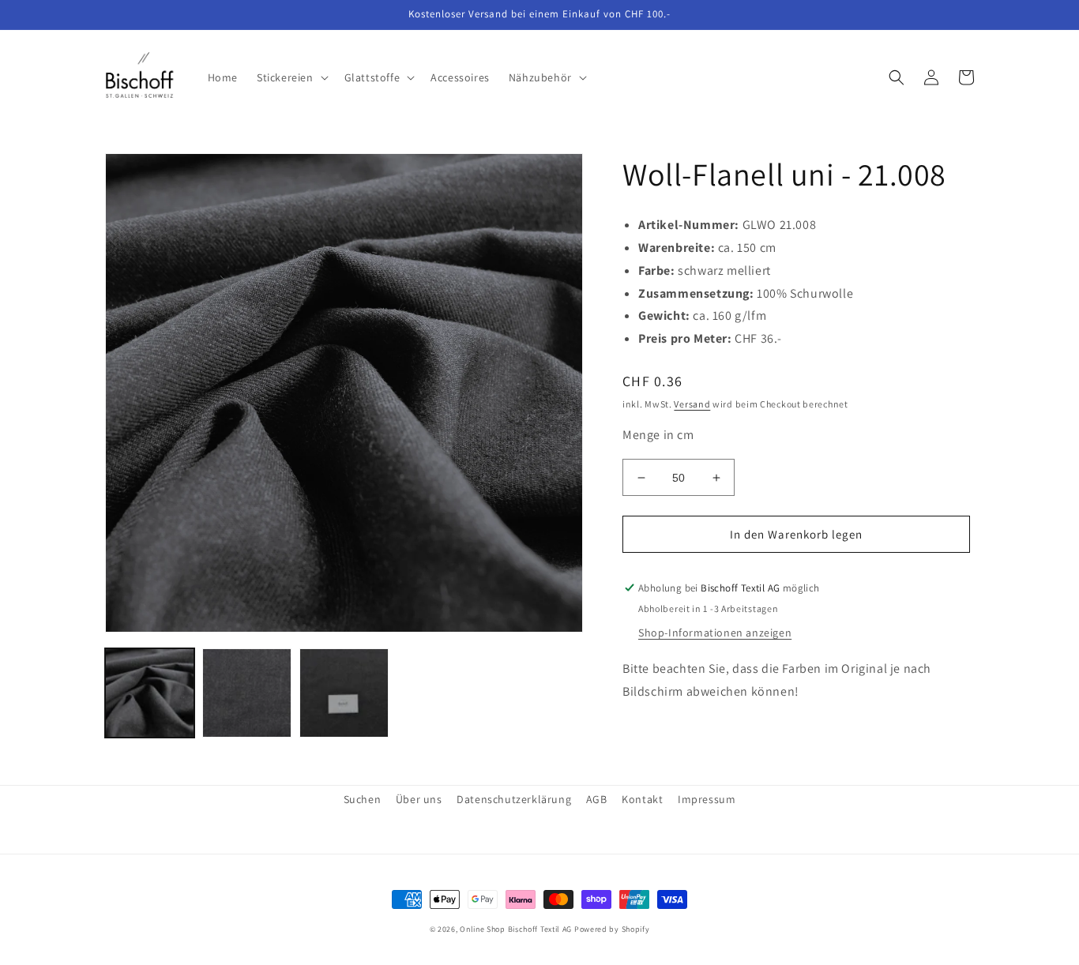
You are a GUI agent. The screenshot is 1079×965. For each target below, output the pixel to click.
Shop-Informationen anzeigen (714, 632)
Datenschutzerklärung (514, 799)
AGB (596, 799)
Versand (692, 404)
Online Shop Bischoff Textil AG (516, 929)
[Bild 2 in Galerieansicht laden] (246, 693)
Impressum (706, 799)
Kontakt (642, 799)
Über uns (419, 799)
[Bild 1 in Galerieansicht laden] (149, 693)
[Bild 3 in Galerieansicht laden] (344, 693)
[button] (291, 77)
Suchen (363, 799)
